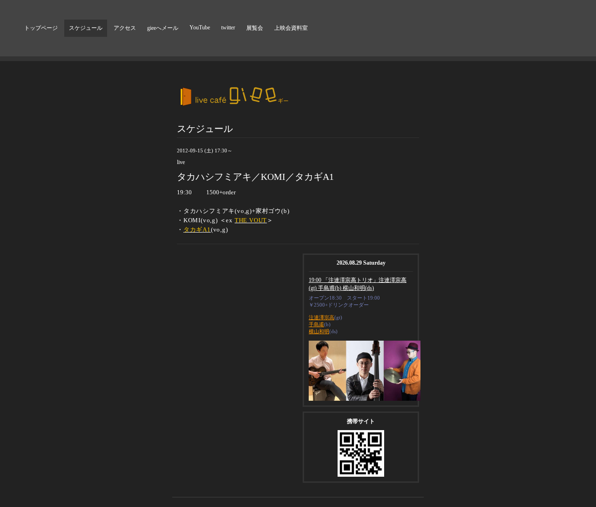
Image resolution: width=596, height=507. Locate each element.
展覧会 (254, 28)
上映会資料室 (291, 28)
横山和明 (319, 331)
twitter (228, 27)
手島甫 (316, 324)
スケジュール (85, 28)
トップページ (41, 28)
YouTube (200, 27)
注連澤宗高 (321, 317)
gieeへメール (162, 28)
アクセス (125, 28)
